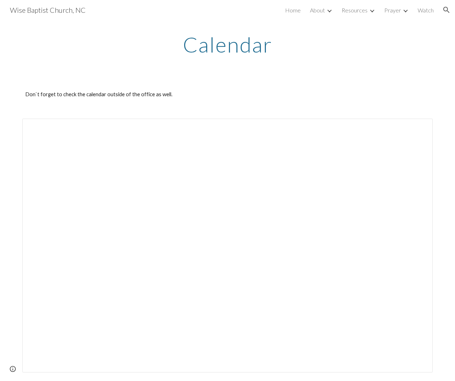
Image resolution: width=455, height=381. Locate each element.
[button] (446, 9)
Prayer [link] (392, 10)
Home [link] (293, 10)
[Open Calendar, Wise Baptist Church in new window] (419, 128)
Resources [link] (355, 10)
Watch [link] (426, 10)
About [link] (317, 10)
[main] (227, 44)
